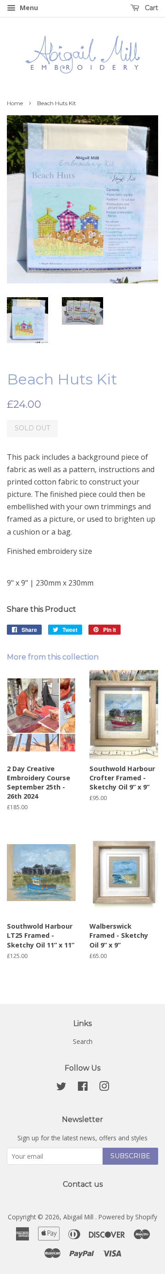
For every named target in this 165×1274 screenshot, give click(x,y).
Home (15, 103)
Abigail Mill (79, 1216)
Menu (28, 7)
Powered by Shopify (128, 1216)
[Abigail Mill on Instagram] (104, 1087)
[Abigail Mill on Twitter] (61, 1087)
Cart (150, 8)
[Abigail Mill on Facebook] (82, 1087)
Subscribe (130, 1156)
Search (83, 1041)
